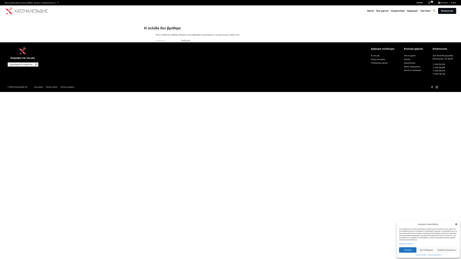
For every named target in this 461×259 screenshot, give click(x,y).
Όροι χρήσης (38, 87)
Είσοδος (420, 3)
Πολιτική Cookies (421, 255)
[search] (434, 10)
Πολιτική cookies (52, 87)
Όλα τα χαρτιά (410, 56)
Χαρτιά (370, 11)
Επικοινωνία (447, 11)
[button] (456, 224)
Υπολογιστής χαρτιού (379, 63)
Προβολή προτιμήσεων (447, 250)
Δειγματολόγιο (398, 11)
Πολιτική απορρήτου (434, 255)
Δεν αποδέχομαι (426, 250)
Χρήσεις (407, 59)
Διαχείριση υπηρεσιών (406, 244)
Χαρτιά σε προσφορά (412, 70)
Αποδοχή (407, 250)
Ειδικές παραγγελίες (412, 67)
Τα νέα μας (375, 56)
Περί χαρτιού (382, 11)
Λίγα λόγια (425, 11)
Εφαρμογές (412, 11)
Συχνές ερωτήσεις (378, 59)
